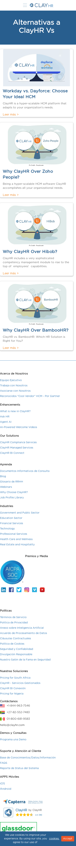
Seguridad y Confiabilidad (16, 649)
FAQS (3, 763)
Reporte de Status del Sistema (19, 768)
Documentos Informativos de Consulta (24, 471)
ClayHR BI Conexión (13, 688)
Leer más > (11, 114)
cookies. (54, 838)
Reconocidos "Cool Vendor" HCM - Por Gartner (30, 396)
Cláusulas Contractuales (15, 638)
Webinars (6, 487)
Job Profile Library (12, 497)
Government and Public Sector (19, 513)
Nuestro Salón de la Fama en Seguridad (25, 659)
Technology (7, 528)
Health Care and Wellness (16, 539)
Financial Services (11, 523)
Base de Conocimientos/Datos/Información (28, 757)
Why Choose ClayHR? (14, 492)
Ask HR (4, 416)
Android (5, 789)
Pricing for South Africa (15, 678)
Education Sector (11, 518)
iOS (2, 783)
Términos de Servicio (13, 617)
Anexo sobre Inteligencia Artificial (22, 628)
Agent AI (5, 422)
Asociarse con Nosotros (15, 391)
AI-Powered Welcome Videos (18, 427)
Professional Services (13, 534)
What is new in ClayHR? (15, 411)
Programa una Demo (13, 739)
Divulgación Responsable (16, 654)
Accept (67, 838)
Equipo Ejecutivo (11, 380)
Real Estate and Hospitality (17, 544)
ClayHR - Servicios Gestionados (20, 683)
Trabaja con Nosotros (13, 385)
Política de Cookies (12, 644)
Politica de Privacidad (14, 622)
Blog (3, 476)
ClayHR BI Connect (12, 453)
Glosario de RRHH (11, 481)
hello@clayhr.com (12, 725)
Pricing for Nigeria (11, 693)
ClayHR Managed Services (16, 447)
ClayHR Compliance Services (18, 442)
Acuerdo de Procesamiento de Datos (23, 633)
